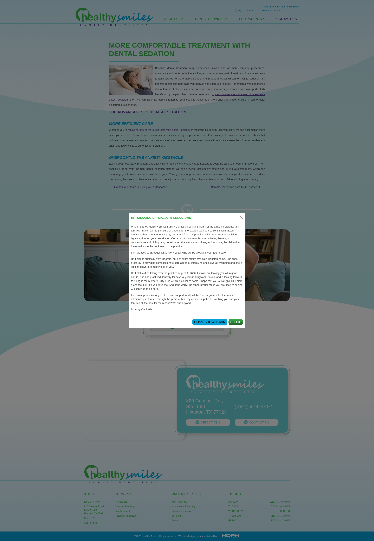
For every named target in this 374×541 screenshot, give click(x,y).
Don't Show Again (209, 322)
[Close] (241, 217)
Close (235, 322)
